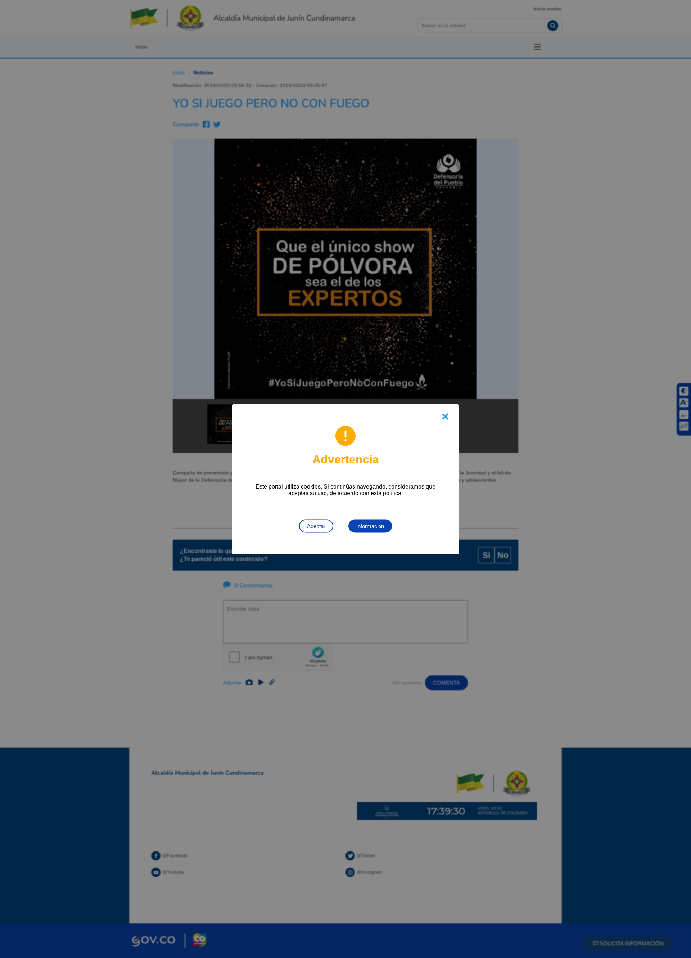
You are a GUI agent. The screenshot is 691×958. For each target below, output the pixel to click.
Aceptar (316, 526)
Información (370, 526)
